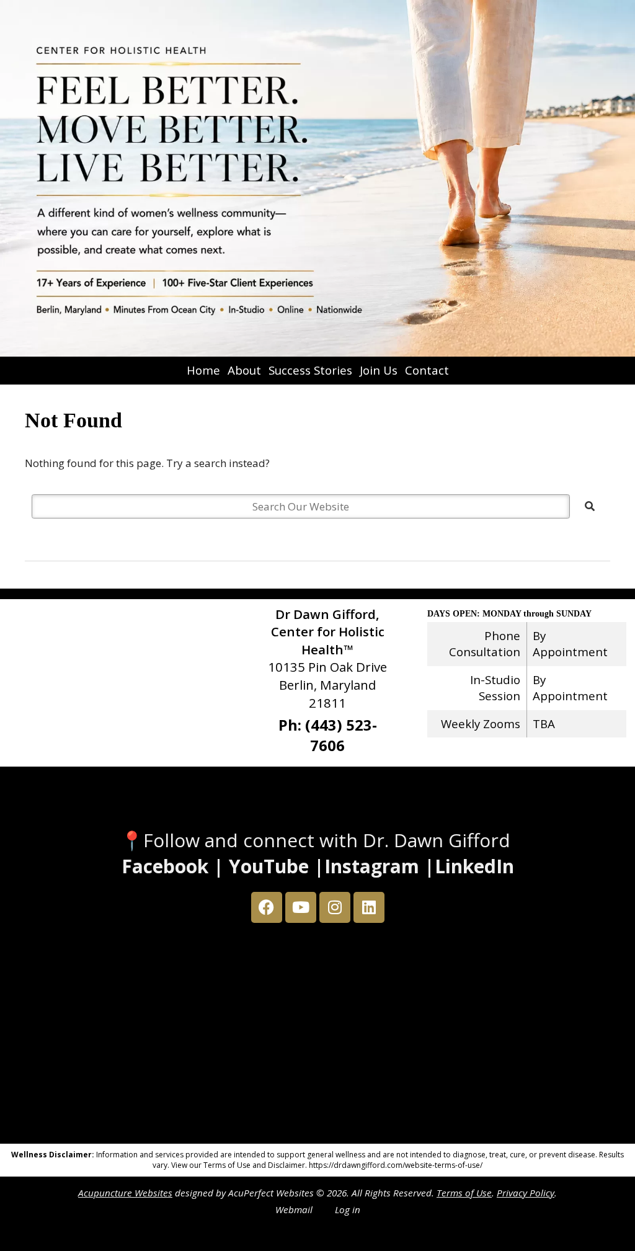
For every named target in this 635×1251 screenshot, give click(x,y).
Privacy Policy (525, 1192)
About (244, 370)
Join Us (378, 370)
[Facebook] (266, 907)
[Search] (590, 506)
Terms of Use (464, 1192)
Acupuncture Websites (125, 1192)
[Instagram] (334, 907)
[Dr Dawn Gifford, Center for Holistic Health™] (317, 178)
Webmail (294, 1209)
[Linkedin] (368, 907)
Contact (427, 370)
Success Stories (310, 370)
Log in (347, 1209)
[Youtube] (300, 907)
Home (203, 370)
